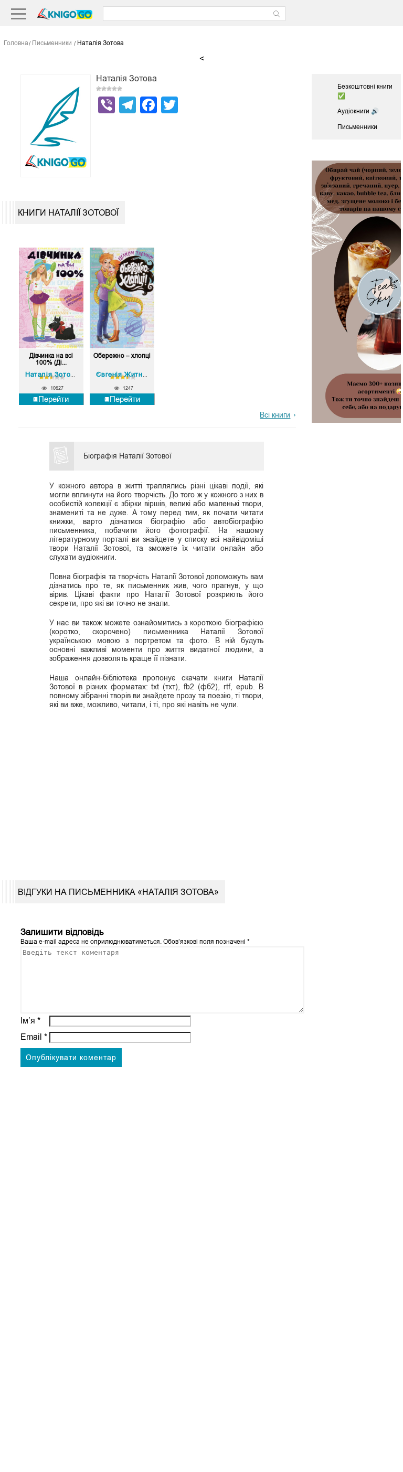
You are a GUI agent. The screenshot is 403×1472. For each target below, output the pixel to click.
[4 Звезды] (114, 88)
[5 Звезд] (119, 88)
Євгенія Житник (123, 374)
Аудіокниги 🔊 (358, 111)
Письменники (357, 127)
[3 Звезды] (109, 88)
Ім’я (30, 1020)
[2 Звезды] (104, 88)
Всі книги (275, 415)
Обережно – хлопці (122, 356)
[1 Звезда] (98, 88)
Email (33, 1036)
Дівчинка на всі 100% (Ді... (51, 359)
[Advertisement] (153, 785)
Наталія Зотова (51, 374)
